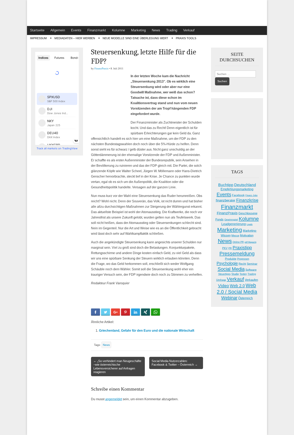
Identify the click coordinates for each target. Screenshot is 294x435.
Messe (235, 235)
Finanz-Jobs (251, 195)
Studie (235, 273)
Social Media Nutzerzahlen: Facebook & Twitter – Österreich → (175, 362)
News (156, 30)
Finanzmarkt (96, 30)
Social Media (231, 269)
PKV (225, 248)
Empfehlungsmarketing (237, 189)
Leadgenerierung (233, 224)
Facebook (238, 195)
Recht (242, 263)
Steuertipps (224, 274)
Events (76, 30)
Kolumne (118, 30)
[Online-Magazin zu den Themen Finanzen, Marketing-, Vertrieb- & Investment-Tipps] (147, 13)
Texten (243, 274)
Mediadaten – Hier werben (74, 38)
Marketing (138, 30)
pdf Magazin (250, 242)
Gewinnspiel (231, 219)
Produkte (230, 258)
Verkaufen (251, 279)
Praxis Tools (186, 38)
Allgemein (57, 30)
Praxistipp (242, 247)
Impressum (38, 38)
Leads (250, 224)
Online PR (238, 242)
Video (223, 285)
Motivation (246, 235)
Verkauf (189, 30)
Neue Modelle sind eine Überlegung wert (135, 38)
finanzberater (225, 200)
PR (230, 248)
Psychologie (227, 263)
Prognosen (243, 259)
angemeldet (113, 399)
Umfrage (221, 280)
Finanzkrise (247, 200)
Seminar (252, 263)
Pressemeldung (237, 253)
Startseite (37, 30)
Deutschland (245, 185)
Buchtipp (225, 185)
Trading (171, 30)
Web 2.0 (237, 285)
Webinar (229, 297)
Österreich (245, 298)
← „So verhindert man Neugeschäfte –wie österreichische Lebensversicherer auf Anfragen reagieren (117, 366)
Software (251, 269)
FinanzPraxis (101, 68)
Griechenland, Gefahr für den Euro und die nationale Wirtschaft (146, 330)
